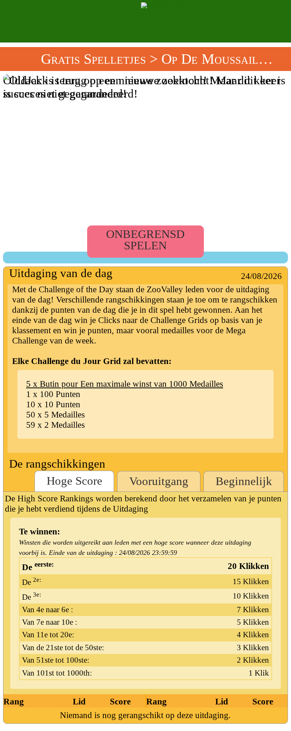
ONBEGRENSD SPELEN (145, 240)
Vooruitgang (158, 481)
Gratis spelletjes (93, 59)
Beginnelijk (244, 481)
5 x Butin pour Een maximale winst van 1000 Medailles (124, 384)
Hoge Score (74, 480)
